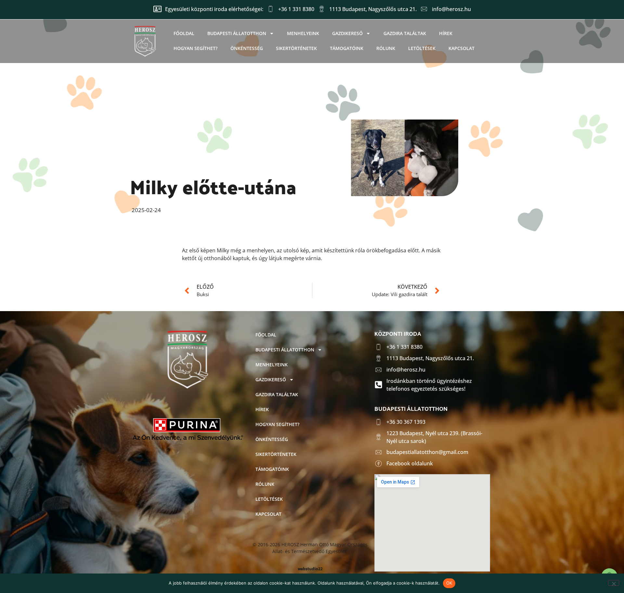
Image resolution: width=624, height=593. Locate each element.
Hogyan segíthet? (195, 48)
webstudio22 (310, 569)
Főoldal (184, 33)
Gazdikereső (347, 33)
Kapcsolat (461, 48)
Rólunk (385, 48)
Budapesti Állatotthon (236, 33)
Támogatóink (346, 48)
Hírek (445, 33)
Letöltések (422, 48)
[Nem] (613, 583)
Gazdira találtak (405, 33)
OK (449, 583)
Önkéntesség (246, 48)
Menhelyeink (303, 33)
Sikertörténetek (296, 48)
